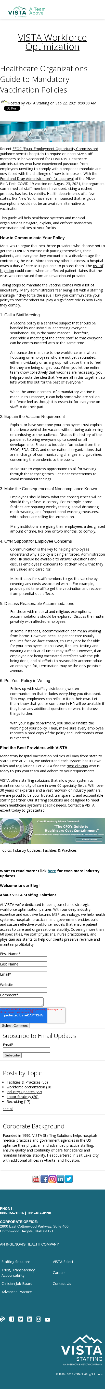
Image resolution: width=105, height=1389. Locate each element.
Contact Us (62, 1283)
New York (27, 198)
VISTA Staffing (37, 103)
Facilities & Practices (60, 850)
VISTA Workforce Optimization (52, 42)
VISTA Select (63, 1261)
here (52, 870)
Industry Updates (27, 850)
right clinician (77, 765)
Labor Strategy (22, 1096)
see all (8, 1108)
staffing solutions (48, 800)
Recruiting (18, 1101)
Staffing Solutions (16, 1261)
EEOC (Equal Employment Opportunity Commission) (55, 148)
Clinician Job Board (17, 1283)
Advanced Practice (17, 1291)
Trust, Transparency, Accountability (19, 1273)
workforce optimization (29, 1087)
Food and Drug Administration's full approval (37, 178)
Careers (59, 1272)
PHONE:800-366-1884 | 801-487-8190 (25, 1211)
